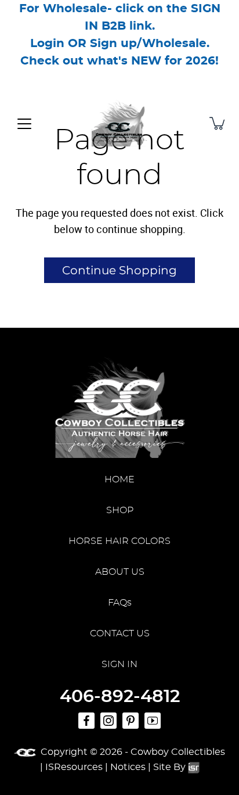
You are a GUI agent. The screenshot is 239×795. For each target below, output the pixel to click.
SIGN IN (119, 664)
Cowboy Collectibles (178, 752)
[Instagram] (108, 720)
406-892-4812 (120, 697)
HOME (119, 479)
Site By (170, 767)
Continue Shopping (119, 270)
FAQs (120, 602)
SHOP (119, 510)
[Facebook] (86, 720)
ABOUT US (119, 571)
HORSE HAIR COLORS (119, 541)
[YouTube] (152, 720)
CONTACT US (120, 633)
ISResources (74, 767)
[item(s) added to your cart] (218, 123)
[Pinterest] (130, 720)
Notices (128, 767)
